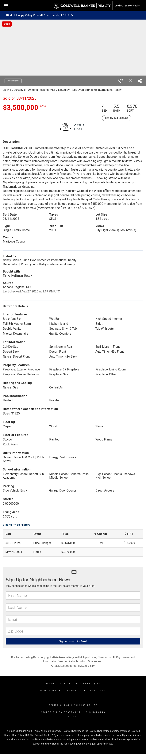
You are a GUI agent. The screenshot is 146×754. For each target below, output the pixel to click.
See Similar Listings (116, 118)
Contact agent (13, 81)
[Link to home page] (82, 5)
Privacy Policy (85, 705)
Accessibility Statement (61, 712)
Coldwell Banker (57, 684)
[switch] (120, 81)
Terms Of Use (59, 705)
